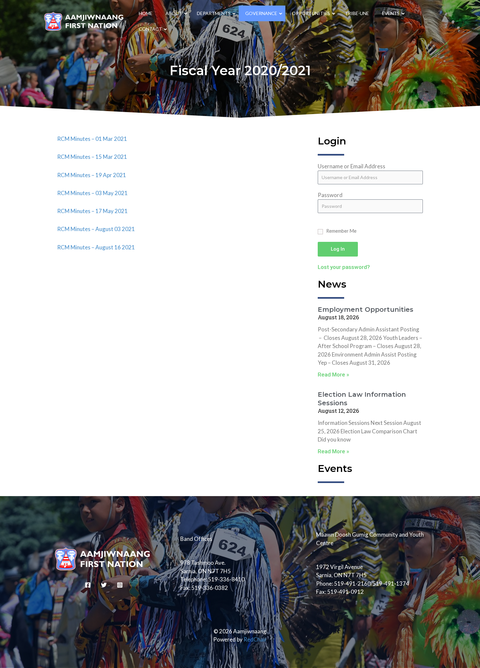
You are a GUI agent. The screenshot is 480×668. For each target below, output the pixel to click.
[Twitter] (104, 585)
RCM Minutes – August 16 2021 (96, 247)
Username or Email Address (351, 166)
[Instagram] (120, 585)
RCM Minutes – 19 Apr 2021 (91, 175)
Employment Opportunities (365, 309)
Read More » (333, 374)
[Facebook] (88, 585)
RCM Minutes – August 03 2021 (96, 228)
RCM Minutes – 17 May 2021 (92, 211)
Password (330, 195)
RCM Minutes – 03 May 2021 (92, 193)
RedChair (255, 639)
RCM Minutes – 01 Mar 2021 (92, 138)
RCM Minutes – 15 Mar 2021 (92, 156)
